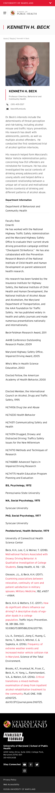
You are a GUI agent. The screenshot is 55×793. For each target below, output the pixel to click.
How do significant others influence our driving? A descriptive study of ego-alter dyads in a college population (27, 611)
